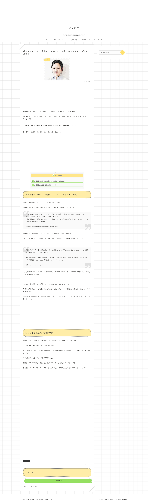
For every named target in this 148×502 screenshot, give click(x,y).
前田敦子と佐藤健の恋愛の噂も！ (43, 185)
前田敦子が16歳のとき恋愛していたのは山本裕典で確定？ (50, 181)
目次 (56, 175)
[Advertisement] (51, 12)
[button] (122, 52)
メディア (27, 461)
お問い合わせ (39, 499)
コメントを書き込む (58, 480)
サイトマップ (48, 499)
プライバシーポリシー (28, 499)
